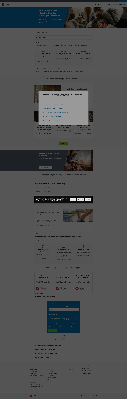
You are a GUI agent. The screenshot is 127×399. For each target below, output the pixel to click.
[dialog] (63, 199)
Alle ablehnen (80, 199)
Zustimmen (73, 199)
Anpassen (88, 199)
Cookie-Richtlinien (53, 200)
